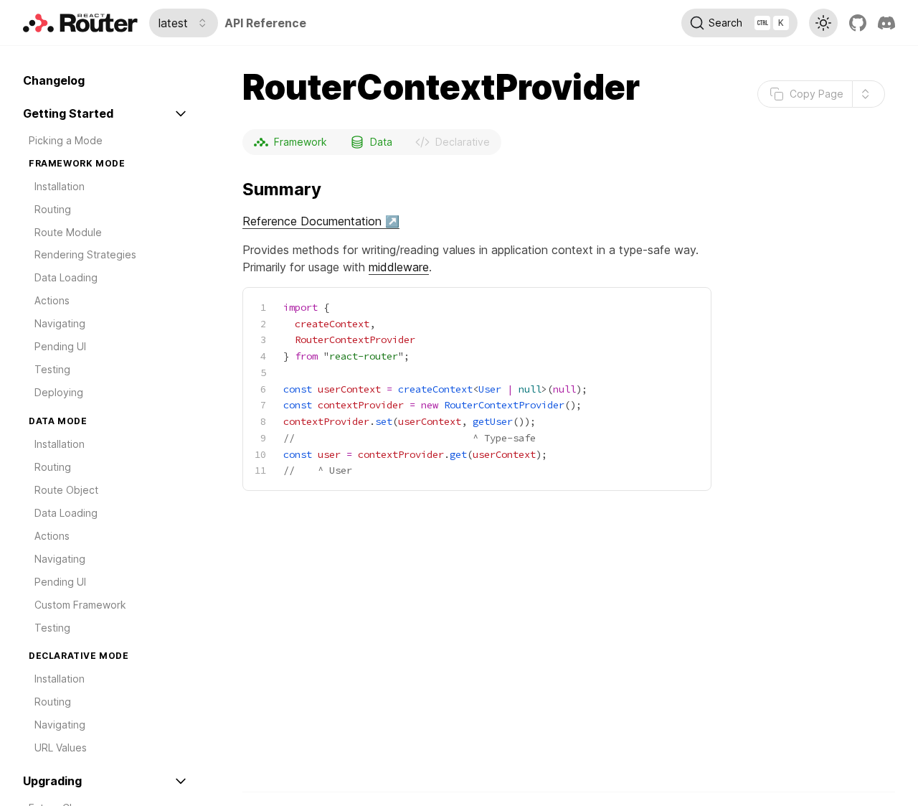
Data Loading (66, 278)
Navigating (59, 324)
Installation (59, 186)
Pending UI (60, 346)
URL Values (60, 748)
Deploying (58, 392)
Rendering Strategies (85, 255)
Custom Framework (80, 605)
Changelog (54, 80)
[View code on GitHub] (857, 23)
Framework (300, 142)
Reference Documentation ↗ (320, 221)
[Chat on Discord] (886, 23)
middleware (399, 267)
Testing (52, 369)
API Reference (265, 23)
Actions (52, 301)
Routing (52, 209)
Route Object (66, 490)
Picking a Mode (66, 140)
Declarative (462, 142)
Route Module (68, 232)
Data (381, 142)
